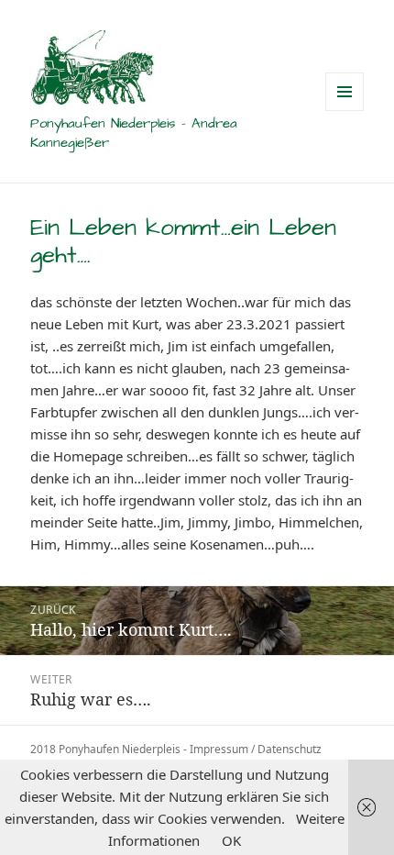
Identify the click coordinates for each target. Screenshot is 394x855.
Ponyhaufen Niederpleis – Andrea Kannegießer (133, 132)
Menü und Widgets (345, 110)
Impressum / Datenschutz (256, 749)
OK (231, 840)
